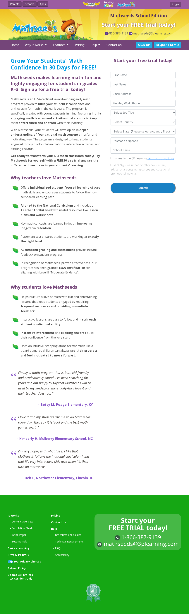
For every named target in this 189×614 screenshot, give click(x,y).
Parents (14, 4)
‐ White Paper (18, 535)
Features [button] (59, 45)
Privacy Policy (17, 555)
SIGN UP (144, 45)
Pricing (80, 45)
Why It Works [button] (34, 45)
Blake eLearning (18, 548)
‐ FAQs (57, 548)
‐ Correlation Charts (21, 528)
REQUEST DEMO (167, 45)
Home (15, 45)
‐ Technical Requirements (68, 541)
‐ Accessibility (61, 555)
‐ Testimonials (18, 541)
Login (175, 4)
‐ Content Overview (21, 521)
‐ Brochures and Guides (67, 535)
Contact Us (114, 45)
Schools (29, 4)
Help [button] (94, 45)
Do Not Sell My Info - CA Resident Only (20, 576)
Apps (43, 4)
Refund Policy (17, 568)
